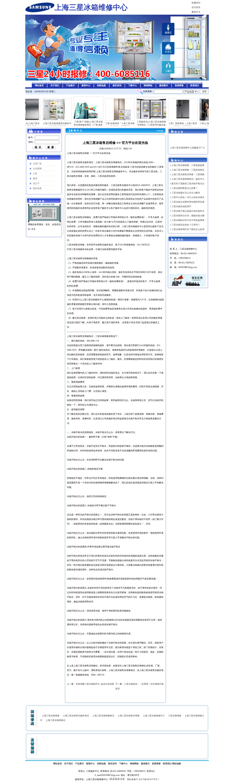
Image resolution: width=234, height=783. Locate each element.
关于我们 (68, 763)
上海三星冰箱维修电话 (103, 715)
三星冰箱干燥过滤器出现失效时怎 (187, 211)
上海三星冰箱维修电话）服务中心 (187, 179)
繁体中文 (196, 12)
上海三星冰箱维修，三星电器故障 (187, 165)
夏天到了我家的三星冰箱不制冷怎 (187, 183)
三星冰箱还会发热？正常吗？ (185, 224)
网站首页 (57, 763)
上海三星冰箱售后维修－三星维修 (187, 174)
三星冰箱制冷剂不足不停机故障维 (187, 220)
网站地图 (176, 763)
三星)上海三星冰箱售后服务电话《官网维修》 (201, 125)
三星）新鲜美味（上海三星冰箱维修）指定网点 (170, 125)
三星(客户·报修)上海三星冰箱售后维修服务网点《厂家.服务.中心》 (76, 124)
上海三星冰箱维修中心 (154, 715)
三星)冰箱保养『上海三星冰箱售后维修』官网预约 (107, 125)
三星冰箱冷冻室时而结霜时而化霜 (187, 202)
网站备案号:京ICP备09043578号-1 (143, 779)
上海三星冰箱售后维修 (128, 715)
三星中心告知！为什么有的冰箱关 (187, 197)
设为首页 (196, 7)
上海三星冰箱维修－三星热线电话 (187, 170)
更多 (33, 220)
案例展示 (145, 763)
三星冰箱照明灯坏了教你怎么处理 (187, 229)
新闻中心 (90, 763)
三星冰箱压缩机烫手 (181, 206)
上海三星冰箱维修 (50, 715)
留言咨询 (112, 763)
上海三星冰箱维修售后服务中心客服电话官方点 (44, 125)
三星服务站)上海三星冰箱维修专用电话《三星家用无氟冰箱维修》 (139, 124)
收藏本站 (196, 2)
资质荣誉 (156, 763)
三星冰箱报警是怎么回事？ (184, 188)
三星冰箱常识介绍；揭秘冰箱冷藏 (187, 215)
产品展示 (79, 763)
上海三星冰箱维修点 (55, 720)
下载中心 (123, 763)
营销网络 (134, 763)
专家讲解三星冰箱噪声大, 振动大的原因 (95, 684)
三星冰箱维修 (174, 715)
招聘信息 (101, 763)
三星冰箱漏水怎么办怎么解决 (185, 192)
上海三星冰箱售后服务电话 (76, 715)
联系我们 (167, 763)
